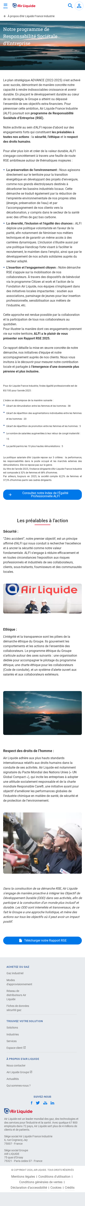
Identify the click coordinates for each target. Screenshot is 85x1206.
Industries (13, 1034)
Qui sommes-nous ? (19, 1085)
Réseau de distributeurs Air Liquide (16, 995)
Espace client (15, 1047)
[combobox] (70, 6)
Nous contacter (16, 1065)
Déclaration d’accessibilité (29, 1187)
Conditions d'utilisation (54, 1176)
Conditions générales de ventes (40, 1182)
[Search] (70, 6)
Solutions (12, 1027)
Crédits (70, 1187)
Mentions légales (23, 1176)
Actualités (13, 1078)
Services (12, 1041)
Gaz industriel (15, 973)
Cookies (55, 1187)
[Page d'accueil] (18, 1111)
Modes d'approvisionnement (19, 982)
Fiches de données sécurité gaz (18, 1008)
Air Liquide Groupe (18, 1072)
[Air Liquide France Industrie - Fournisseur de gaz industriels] (24, 5)
